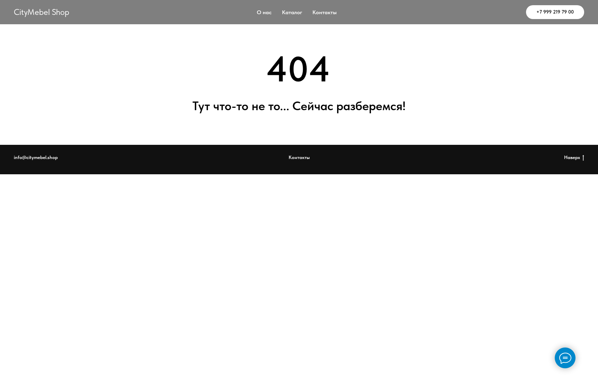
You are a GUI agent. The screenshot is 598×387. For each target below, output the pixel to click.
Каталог (292, 12)
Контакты (324, 12)
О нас (264, 12)
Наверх (572, 157)
